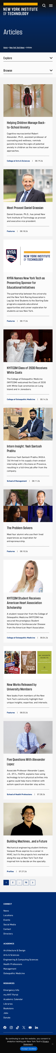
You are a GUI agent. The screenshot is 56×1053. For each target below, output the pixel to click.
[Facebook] (4, 1027)
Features (11, 231)
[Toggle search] (44, 5)
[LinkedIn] (36, 1027)
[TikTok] (17, 1027)
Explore (7, 58)
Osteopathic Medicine (14, 973)
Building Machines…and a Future (27, 841)
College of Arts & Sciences (18, 161)
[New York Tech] (20, 9)
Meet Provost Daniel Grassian (25, 208)
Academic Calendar (13, 999)
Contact (7, 929)
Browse (7, 70)
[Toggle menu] (51, 5)
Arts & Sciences (11, 955)
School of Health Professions (19, 794)
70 (26, 882)
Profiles (10, 871)
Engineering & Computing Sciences (20, 959)
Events (6, 920)
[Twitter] (23, 1027)
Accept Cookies (28, 1049)
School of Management (17, 481)
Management (9, 968)
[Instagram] (11, 1027)
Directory (8, 933)
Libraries (8, 1003)
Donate (6, 1017)
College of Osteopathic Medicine (21, 399)
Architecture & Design (14, 950)
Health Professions (12, 964)
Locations (8, 915)
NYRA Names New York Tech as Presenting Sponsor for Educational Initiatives (26, 282)
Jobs (5, 1013)
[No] (52, 1044)
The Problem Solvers (19, 528)
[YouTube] (30, 1027)
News (6, 910)
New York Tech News (16, 47)
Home (5, 47)
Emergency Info (11, 990)
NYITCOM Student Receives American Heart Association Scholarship (24, 602)
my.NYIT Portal (10, 994)
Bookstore (8, 1008)
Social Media (9, 924)
